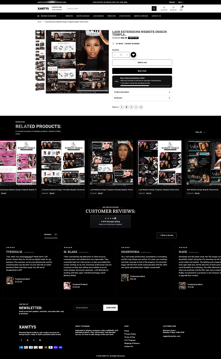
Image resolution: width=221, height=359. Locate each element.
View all (200, 132)
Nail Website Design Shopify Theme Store (187, 190)
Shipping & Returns (132, 343)
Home (39, 22)
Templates (111, 16)
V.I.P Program (129, 340)
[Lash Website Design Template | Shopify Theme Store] (145, 163)
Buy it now (142, 71)
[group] (77, 62)
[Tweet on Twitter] (126, 107)
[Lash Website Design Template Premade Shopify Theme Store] (96, 163)
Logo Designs (98, 16)
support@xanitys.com (171, 336)
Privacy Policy (130, 334)
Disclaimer (118, 98)
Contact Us (156, 16)
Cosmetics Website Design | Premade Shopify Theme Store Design (51, 190)
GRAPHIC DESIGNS (83, 16)
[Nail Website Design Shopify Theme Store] (193, 163)
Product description (121, 92)
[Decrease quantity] (114, 55)
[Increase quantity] (127, 55)
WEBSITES (69, 16)
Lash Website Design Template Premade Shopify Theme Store (98, 190)
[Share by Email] (141, 107)
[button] (181, 8)
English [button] (172, 2)
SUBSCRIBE (111, 308)
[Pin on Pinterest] (131, 107)
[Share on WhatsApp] (136, 107)
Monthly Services (141, 16)
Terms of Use (129, 337)
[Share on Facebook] (122, 107)
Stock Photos (124, 16)
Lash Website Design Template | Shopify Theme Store (143, 190)
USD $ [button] (180, 2)
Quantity (115, 50)
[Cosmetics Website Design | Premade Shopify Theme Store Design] (48, 163)
